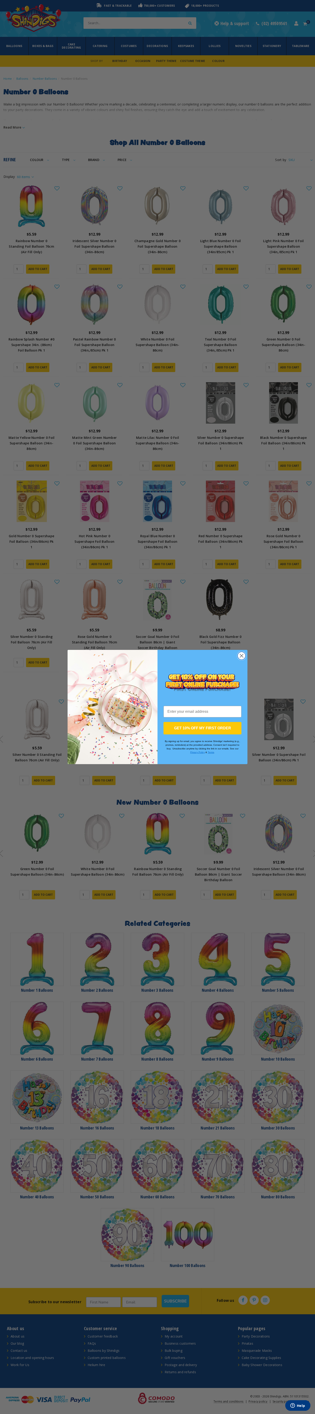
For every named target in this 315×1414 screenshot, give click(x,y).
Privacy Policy (197, 752)
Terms (211, 752)
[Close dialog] (242, 656)
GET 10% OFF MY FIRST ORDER (202, 728)
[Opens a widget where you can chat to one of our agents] (297, 1406)
